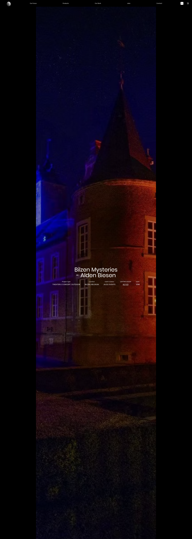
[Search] (182, 3)
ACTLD (125, 284)
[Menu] (188, 3)
